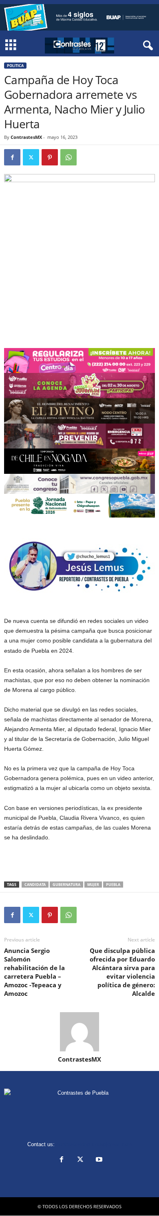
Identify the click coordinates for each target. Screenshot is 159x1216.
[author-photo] (79, 1031)
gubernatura (66, 884)
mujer (93, 884)
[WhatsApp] (68, 157)
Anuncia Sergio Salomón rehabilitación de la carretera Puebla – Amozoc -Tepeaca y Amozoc (34, 971)
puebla (113, 884)
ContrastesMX (26, 137)
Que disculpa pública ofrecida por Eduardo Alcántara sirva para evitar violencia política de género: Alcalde (122, 971)
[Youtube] (98, 1160)
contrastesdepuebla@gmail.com (94, 1144)
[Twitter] (31, 157)
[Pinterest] (50, 157)
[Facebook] (12, 157)
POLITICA (15, 65)
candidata (35, 884)
